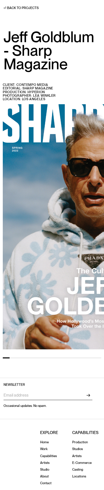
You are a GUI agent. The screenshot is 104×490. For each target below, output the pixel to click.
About (44, 476)
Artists (44, 463)
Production (80, 442)
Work (43, 449)
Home (44, 442)
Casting (77, 469)
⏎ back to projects (21, 8)
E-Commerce (82, 463)
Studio (44, 469)
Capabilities (48, 456)
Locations (79, 476)
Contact (45, 483)
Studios (77, 449)
